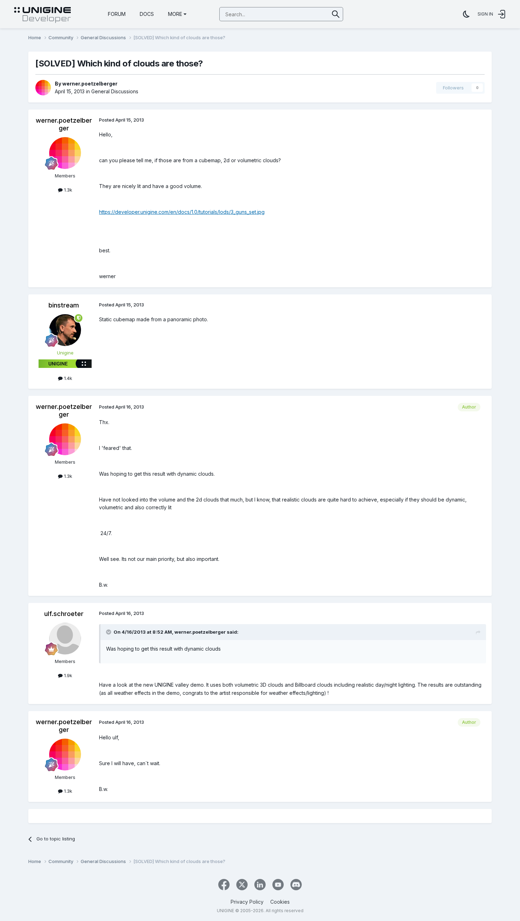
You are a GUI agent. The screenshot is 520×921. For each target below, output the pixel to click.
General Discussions (114, 91)
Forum (117, 14)
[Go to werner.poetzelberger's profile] (43, 87)
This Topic (308, 14)
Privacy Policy (247, 902)
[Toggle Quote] (109, 632)
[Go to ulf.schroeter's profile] (65, 639)
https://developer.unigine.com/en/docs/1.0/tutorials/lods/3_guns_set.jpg (182, 212)
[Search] (336, 14)
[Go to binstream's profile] (65, 330)
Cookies (280, 902)
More (175, 14)
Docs (147, 14)
